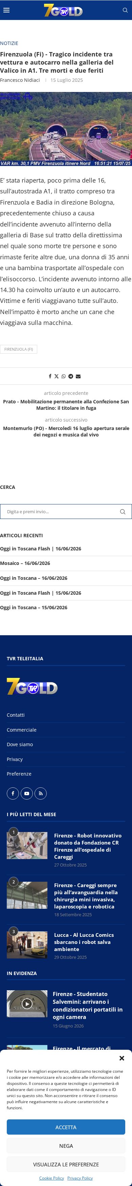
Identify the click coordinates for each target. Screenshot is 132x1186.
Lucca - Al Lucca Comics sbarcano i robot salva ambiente (84, 941)
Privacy (15, 759)
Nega (66, 1145)
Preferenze (19, 773)
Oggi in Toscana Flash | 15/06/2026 (40, 593)
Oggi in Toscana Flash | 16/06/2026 (40, 548)
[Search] (125, 10)
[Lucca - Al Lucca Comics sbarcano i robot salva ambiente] (27, 944)
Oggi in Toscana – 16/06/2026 (33, 578)
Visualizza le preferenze (66, 1164)
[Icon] (27, 1003)
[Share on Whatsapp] (64, 376)
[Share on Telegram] (70, 376)
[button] (121, 1058)
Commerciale (22, 730)
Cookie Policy (51, 1178)
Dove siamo (20, 744)
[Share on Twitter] (56, 376)
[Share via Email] (78, 376)
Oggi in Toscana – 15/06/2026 (33, 607)
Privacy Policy (80, 1178)
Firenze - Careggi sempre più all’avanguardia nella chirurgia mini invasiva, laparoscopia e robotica (86, 896)
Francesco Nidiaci (20, 80)
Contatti (16, 715)
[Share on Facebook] (50, 376)
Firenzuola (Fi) (18, 349)
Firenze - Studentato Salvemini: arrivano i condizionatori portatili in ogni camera (88, 1005)
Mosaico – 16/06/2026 (25, 563)
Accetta (66, 1127)
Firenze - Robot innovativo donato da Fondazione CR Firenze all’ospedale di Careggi (88, 846)
